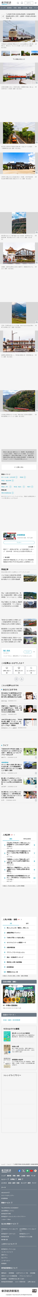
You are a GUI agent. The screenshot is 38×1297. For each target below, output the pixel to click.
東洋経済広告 (5, 1236)
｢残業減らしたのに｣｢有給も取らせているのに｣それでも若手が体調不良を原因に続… (18, 861)
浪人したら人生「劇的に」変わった (18, 928)
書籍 (19, 1179)
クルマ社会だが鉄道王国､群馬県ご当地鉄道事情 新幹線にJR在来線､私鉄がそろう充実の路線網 (11, 577)
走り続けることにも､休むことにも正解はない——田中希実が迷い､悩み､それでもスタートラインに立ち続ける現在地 (11, 794)
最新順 (9, 8)
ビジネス (4, 1183)
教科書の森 (4, 1239)
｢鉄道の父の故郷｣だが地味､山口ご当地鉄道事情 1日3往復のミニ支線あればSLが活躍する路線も (11, 622)
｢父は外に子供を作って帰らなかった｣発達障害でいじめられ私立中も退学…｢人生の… (18, 844)
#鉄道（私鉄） (18, 486)
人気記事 (6, 835)
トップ (3, 8)
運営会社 (3, 1273)
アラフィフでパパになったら (16, 952)
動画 (30, 8)
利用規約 (3, 1263)
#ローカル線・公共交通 (8, 477)
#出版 (5, 1020)
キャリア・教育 (26, 1183)
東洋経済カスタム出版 (25, 1236)
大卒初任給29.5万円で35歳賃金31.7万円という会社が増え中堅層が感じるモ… (18, 852)
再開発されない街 (12, 972)
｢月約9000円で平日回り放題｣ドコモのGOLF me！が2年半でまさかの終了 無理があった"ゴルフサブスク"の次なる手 (11, 751)
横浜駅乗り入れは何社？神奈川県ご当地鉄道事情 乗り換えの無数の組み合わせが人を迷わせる (11, 631)
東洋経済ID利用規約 (7, 1281)
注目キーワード (8, 1015)
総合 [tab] (11, 839)
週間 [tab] (27, 923)
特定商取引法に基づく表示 (16, 1279)
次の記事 (30, 547)
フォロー (19, 542)
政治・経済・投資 (13, 1183)
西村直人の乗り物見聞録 (14, 962)
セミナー (4, 1179)
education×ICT (5, 1192)
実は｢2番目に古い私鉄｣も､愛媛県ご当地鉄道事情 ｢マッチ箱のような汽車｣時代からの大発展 (11, 604)
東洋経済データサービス (8, 1234)
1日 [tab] (11, 923)
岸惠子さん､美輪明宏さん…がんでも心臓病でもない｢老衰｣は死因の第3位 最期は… (19, 869)
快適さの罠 (15, 1046)
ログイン (29, 3)
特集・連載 (17, 8)
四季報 (12, 1179)
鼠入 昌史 (6, 650)
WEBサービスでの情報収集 (9, 1276)
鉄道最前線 (21, 535)
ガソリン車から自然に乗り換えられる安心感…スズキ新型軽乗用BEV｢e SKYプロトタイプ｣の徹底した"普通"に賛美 (11, 767)
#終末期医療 (16, 1020)
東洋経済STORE (6, 1213)
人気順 (25, 8)
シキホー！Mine (6, 1219)
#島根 (21, 477)
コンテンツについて (7, 1252)
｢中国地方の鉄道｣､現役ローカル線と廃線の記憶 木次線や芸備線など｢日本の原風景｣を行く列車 (11, 640)
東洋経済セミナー (24, 1234)
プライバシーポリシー (25, 1276)
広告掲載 (32, 1273)
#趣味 (9, 1020)
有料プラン (4, 1255)
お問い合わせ (31, 1281)
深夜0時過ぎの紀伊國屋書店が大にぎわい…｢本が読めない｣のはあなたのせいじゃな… (18, 877)
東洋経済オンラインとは (8, 1249)
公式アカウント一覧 (22, 1273)
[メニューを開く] (36, 3)
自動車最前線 (11, 947)
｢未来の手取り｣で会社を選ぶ (16, 937)
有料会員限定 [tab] (27, 839)
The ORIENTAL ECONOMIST (9, 1208)
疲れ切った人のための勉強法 (21, 1033)
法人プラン (4, 1257)
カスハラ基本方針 (20, 1281)
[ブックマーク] (16, 679)
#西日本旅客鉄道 (6, 493)
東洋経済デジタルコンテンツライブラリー (13, 1216)
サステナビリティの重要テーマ (16, 942)
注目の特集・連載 (9, 982)
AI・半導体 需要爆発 (10, 1005)
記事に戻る (3, 16)
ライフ (9, 1164)
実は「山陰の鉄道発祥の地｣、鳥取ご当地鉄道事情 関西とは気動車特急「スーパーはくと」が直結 (11, 595)
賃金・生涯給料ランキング (15, 957)
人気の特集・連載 (10, 919)
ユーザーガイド (5, 1260)
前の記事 (7, 557)
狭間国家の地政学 (17, 1059)
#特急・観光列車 (6, 480)
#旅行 (28, 486)
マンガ (33, 1175)
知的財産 (3, 1279)
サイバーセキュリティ (7, 1195)
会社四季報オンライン (7, 1210)
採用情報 (11, 1273)
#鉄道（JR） (5, 486)
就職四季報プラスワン (14, 932)
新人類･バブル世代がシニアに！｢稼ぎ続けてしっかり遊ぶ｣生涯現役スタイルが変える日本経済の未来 (11, 781)
